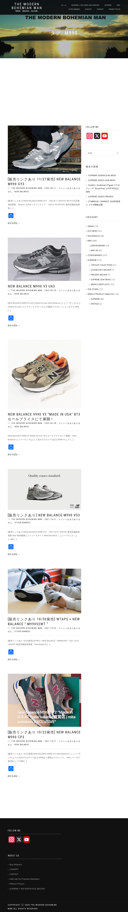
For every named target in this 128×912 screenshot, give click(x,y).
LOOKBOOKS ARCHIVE (101, 269)
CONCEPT (88, 9)
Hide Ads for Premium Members (25, 879)
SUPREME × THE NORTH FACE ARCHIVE (85, 5)
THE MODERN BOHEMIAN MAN (27, 6)
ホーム (63, 5)
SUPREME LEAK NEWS (101, 279)
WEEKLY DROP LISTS (100, 284)
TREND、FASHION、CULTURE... (27, 11)
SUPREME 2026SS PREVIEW (100, 196)
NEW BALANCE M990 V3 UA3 (31, 286)
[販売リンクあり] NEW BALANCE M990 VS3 (44, 515)
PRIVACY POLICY (114, 9)
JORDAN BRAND (98, 245)
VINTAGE (95, 303)
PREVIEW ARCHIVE (99, 274)
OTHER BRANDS (74, 9)
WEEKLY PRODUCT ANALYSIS (101, 294)
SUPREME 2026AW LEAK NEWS (102, 175)
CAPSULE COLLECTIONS (101, 265)
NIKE (118, 5)
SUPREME (108, 5)
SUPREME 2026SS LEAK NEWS (102, 180)
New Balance (22, 192)
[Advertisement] (64, 82)
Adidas (91, 226)
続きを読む (13, 223)
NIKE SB (94, 250)
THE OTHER (93, 289)
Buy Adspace (16, 864)
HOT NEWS (93, 231)
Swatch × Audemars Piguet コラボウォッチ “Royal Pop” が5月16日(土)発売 (103, 188)
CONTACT (100, 9)
